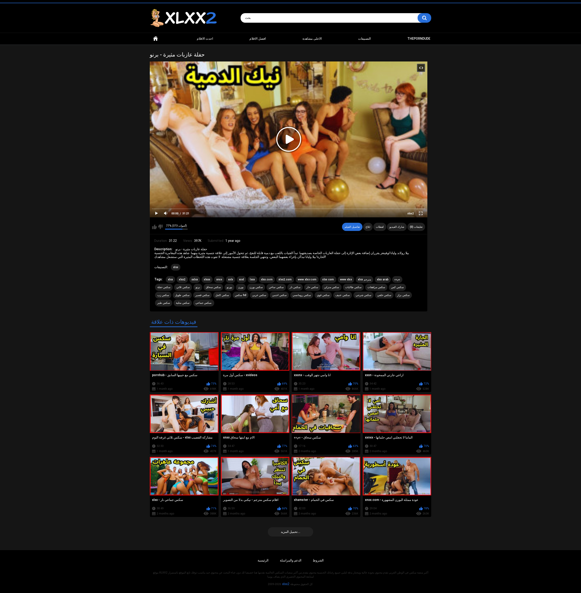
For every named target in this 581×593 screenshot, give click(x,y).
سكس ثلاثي (183, 287)
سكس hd (240, 295)
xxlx (230, 279)
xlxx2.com (285, 279)
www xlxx (346, 279)
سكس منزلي (331, 287)
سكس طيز (163, 302)
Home (155, 38)
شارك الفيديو (396, 226)
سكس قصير (202, 295)
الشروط (318, 560)
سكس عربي (259, 295)
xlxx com (328, 279)
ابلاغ (368, 226)
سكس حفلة (163, 287)
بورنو (229, 287)
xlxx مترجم (364, 279)
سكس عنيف (342, 295)
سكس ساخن (276, 287)
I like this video (154, 227)
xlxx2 (410, 213)
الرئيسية (263, 560)
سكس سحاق (213, 287)
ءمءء (397, 279)
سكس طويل (182, 295)
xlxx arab (383, 279)
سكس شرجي (363, 295)
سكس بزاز (403, 295)
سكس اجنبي (279, 295)
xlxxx (207, 279)
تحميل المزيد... (290, 532)
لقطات (380, 226)
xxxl (241, 279)
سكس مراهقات (376, 287)
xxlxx (195, 279)
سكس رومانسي (302, 295)
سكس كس (397, 287)
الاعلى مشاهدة (312, 38)
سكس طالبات (353, 287)
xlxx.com (267, 279)
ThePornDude (418, 38)
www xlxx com (307, 279)
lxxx (252, 279)
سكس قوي (323, 295)
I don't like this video (160, 227)
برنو (198, 287)
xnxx (219, 279)
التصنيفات (364, 38)
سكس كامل (222, 295)
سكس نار (295, 287)
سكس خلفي (384, 295)
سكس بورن (256, 287)
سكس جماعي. (203, 302)
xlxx (175, 267)
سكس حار (312, 287)
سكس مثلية (182, 302)
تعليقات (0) (416, 226)
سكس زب (163, 295)
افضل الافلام (257, 38)
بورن (241, 287)
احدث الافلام (205, 38)
